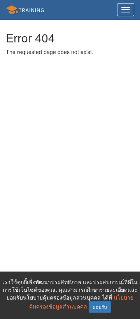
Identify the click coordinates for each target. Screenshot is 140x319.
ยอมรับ (100, 306)
